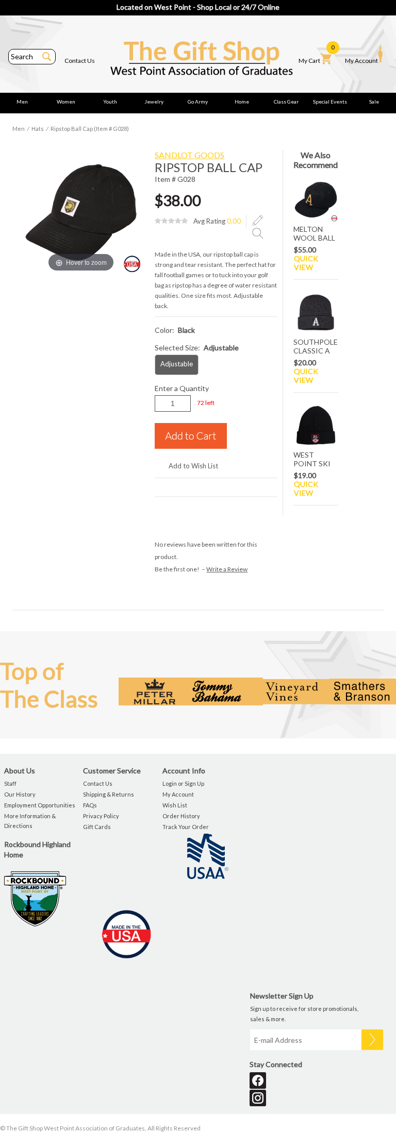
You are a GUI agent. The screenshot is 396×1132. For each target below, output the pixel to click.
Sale (374, 101)
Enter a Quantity (182, 388)
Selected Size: (197, 347)
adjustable (176, 364)
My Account (361, 60)
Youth (110, 101)
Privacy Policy (101, 816)
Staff (10, 783)
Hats (37, 128)
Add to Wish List (193, 466)
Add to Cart (191, 436)
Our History (20, 794)
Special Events (330, 101)
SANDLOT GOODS (189, 155)
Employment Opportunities (39, 805)
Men (22, 101)
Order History (181, 816)
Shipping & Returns (108, 794)
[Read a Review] (258, 233)
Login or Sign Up (183, 783)
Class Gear (286, 101)
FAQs (90, 805)
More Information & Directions (30, 821)
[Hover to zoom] (81, 211)
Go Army (198, 101)
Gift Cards (97, 826)
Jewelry (153, 101)
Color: (175, 330)
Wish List (174, 805)
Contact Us (79, 60)
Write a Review (227, 569)
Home (242, 101)
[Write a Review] (258, 220)
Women (66, 101)
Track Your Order (185, 826)
